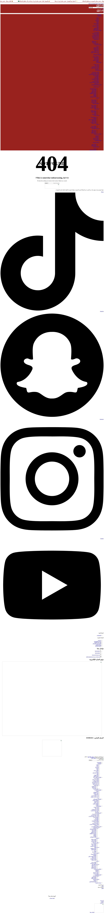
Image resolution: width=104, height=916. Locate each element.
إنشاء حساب (52, 898)
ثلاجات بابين (96, 32)
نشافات (97, 61)
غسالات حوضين (95, 56)
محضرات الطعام (93, 93)
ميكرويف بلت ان (95, 81)
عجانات (94, 94)
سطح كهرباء (96, 77)
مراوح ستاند (94, 131)
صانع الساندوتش (93, 88)
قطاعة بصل (94, 89)
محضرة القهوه (93, 110)
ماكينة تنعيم (94, 144)
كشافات (94, 118)
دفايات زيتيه (94, 126)
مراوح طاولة (93, 132)
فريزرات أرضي (96, 38)
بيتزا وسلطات (96, 47)
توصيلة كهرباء (93, 117)
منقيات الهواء (96, 29)
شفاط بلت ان (96, 75)
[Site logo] (100, 6)
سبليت (97, 17)
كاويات (97, 97)
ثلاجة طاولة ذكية (95, 35)
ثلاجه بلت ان (96, 80)
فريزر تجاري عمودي (95, 52)
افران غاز (97, 65)
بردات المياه (96, 39)
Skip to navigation (92, 3)
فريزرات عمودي (95, 36)
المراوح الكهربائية (95, 128)
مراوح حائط (94, 130)
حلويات (97, 46)
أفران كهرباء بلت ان (95, 73)
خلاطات (94, 95)
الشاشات (97, 135)
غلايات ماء (94, 114)
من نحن (99, 640)
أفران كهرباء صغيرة (95, 67)
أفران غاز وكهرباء (95, 66)
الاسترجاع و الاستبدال (97, 643)
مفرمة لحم (94, 91)
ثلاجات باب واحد (95, 33)
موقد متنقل (94, 120)
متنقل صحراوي (96, 25)
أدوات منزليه (96, 115)
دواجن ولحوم (96, 48)
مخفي (97, 26)
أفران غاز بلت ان (95, 72)
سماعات (97, 137)
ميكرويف (97, 68)
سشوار (94, 148)
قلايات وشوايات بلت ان (94, 82)
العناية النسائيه (96, 146)
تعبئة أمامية (96, 57)
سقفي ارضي (96, 23)
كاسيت (97, 21)
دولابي (97, 22)
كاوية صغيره (93, 102)
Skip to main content (100, 3)
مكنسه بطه (94, 106)
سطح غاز (97, 76)
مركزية (97, 24)
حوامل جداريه (96, 139)
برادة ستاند (94, 42)
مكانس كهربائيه (96, 103)
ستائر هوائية (96, 28)
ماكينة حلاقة (93, 145)
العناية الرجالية (96, 142)
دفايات (97, 124)
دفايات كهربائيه (93, 127)
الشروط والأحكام (97, 642)
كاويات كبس (93, 101)
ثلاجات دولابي (96, 34)
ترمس (95, 113)
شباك (98, 18)
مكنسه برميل (93, 105)
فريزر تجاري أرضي (95, 51)
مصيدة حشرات (93, 121)
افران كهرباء (96, 64)
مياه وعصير (96, 50)
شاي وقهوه (96, 108)
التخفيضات (99, 635)
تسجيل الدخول (98, 882)
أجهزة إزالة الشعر (92, 149)
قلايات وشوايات (93, 96)
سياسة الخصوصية (97, 641)
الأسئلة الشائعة (98, 645)
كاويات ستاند (93, 99)
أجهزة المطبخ (96, 86)
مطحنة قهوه (93, 111)
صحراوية (97, 20)
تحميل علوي (96, 58)
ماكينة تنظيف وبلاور (92, 119)
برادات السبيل (96, 43)
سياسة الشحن (98, 644)
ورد (98, 53)
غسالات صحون (96, 60)
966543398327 (97, 651)
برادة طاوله (94, 41)
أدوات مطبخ (94, 123)
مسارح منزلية (96, 138)
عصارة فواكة (93, 92)
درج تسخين (96, 83)
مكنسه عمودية (93, 107)
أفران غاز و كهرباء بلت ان (94, 74)
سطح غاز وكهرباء (95, 79)
